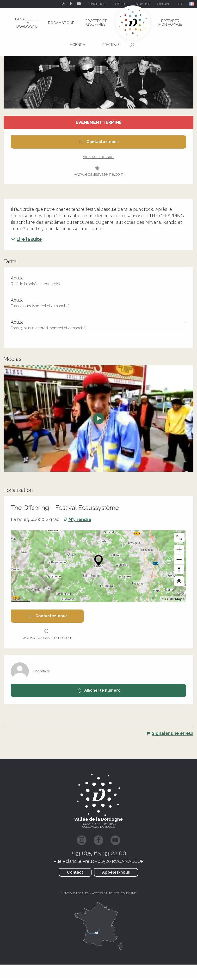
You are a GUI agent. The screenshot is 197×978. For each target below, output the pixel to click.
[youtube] (98, 418)
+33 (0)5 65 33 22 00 (98, 853)
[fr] (192, 4)
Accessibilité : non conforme (114, 893)
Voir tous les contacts (98, 157)
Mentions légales (74, 893)
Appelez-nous (116, 872)
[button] (192, 4)
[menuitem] (27, 23)
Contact (75, 872)
